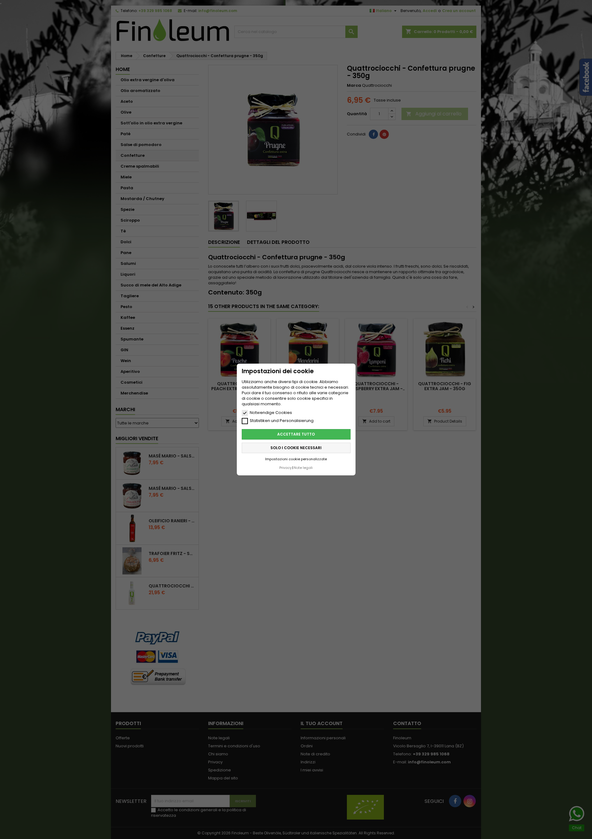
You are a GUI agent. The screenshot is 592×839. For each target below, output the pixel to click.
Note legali (303, 467)
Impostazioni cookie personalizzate (296, 459)
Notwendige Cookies (271, 412)
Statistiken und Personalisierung (282, 421)
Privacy (285, 467)
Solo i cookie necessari (296, 447)
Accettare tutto (296, 434)
